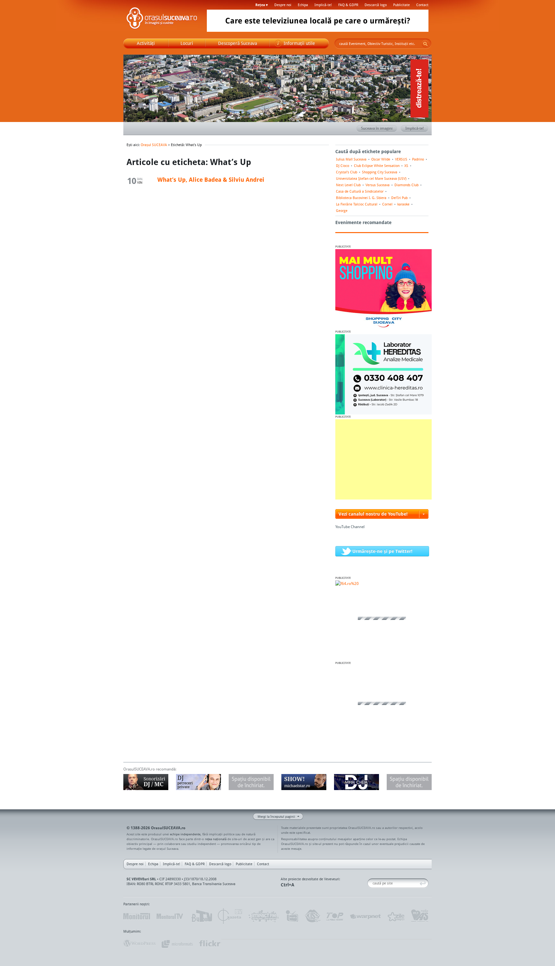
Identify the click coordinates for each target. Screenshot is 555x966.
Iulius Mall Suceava (351, 159)
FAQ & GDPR (348, 5)
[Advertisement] (383, 459)
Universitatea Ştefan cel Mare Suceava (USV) (371, 178)
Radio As (419, 916)
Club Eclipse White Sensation (377, 165)
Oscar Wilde (380, 159)
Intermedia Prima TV (292, 916)
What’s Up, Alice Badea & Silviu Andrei (210, 179)
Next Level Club (348, 185)
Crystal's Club (346, 172)
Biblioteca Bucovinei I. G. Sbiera (361, 198)
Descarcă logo (376, 5)
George (342, 210)
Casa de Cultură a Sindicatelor (359, 191)
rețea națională (215, 839)
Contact (422, 5)
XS (406, 165)
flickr (209, 944)
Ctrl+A (287, 884)
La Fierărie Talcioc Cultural (356, 204)
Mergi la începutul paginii (276, 816)
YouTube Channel (350, 526)
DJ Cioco (342, 165)
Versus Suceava (378, 185)
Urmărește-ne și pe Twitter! (382, 551)
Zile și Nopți (395, 916)
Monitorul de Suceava (136, 916)
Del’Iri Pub (399, 198)
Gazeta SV (230, 916)
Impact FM (264, 916)
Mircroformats (177, 944)
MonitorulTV (170, 916)
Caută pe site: (369, 883)
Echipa (303, 5)
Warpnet (365, 916)
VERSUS (401, 159)
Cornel (387, 204)
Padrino (418, 159)
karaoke (403, 204)
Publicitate (401, 5)
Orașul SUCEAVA (162, 19)
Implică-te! (323, 5)
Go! (425, 43)
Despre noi (282, 5)
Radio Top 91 (335, 916)
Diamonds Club (406, 185)
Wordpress (139, 944)
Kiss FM (312, 916)
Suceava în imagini (376, 128)
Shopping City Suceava (379, 172)
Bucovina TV (201, 916)
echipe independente (185, 834)
